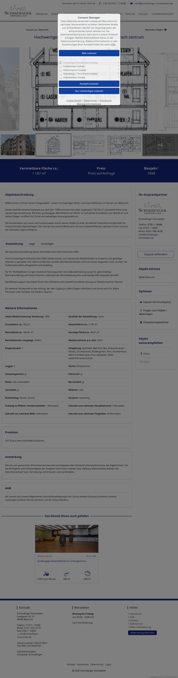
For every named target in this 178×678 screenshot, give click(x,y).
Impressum (106, 100)
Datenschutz (90, 100)
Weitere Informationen (89, 103)
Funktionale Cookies (74, 66)
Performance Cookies (74, 70)
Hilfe (113, 44)
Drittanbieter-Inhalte (74, 77)
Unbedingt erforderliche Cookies (80, 62)
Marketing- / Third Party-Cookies (80, 73)
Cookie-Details (73, 100)
